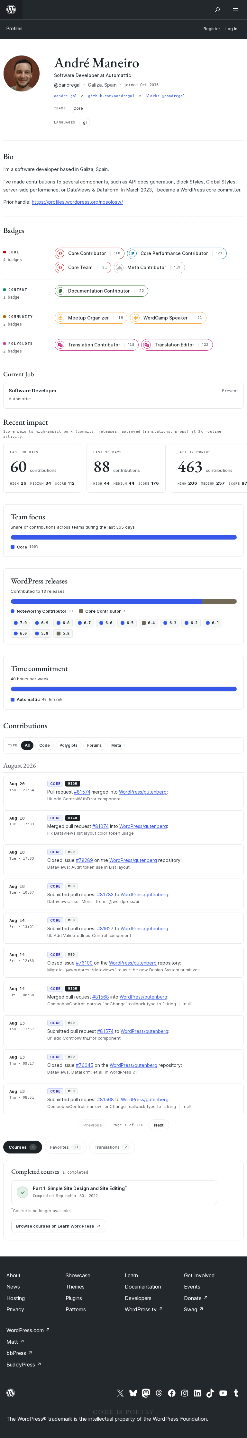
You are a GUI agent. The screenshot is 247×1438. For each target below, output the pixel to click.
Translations (111, 1147)
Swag (194, 1309)
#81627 (105, 928)
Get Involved (199, 1275)
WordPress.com (28, 1330)
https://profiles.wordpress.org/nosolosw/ (77, 202)
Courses (21, 1147)
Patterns (76, 1309)
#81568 (100, 997)
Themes (75, 1286)
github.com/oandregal (112, 96)
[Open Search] (217, 9)
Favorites (64, 1147)
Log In (231, 28)
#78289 (84, 860)
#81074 (100, 826)
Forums (94, 745)
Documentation (143, 1286)
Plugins (74, 1298)
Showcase (78, 1275)
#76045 (84, 1065)
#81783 (105, 894)
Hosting (15, 1298)
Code (44, 745)
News (13, 1286)
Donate (196, 1298)
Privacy (15, 1309)
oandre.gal (66, 96)
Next (159, 1124)
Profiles (14, 28)
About (13, 1275)
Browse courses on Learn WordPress (55, 1226)
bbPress (19, 1353)
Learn (131, 1275)
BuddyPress (23, 1364)
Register (212, 28)
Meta (116, 745)
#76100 (84, 963)
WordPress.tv (144, 1309)
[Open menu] (236, 9)
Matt (15, 1342)
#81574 (82, 792)
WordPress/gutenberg (143, 792)
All (27, 745)
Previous (92, 1124)
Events (192, 1286)
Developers (138, 1298)
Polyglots (68, 745)
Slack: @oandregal (165, 96)
